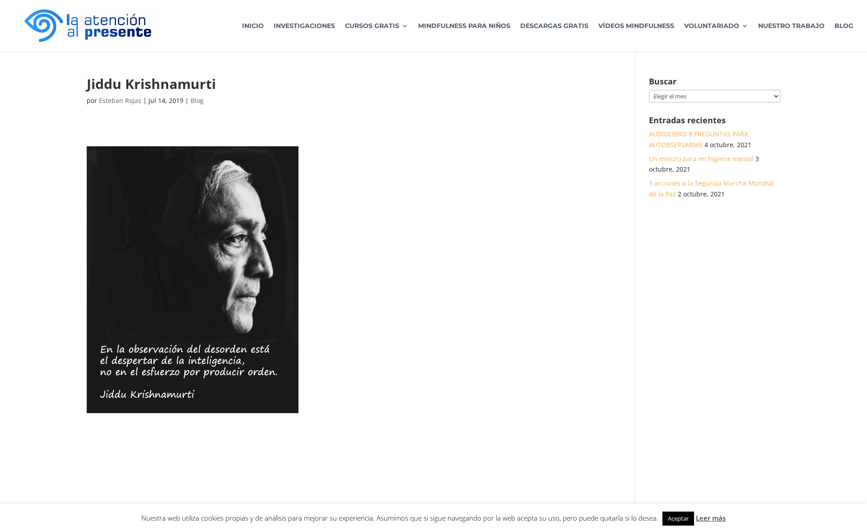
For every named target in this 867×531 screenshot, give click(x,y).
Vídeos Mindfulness (636, 26)
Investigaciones (304, 26)
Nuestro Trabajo (791, 26)
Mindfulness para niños (464, 26)
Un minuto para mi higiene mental (701, 158)
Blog (843, 26)
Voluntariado (711, 26)
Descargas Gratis (554, 26)
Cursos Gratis (372, 26)
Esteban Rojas (120, 100)
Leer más (711, 517)
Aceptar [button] (678, 518)
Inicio (253, 26)
